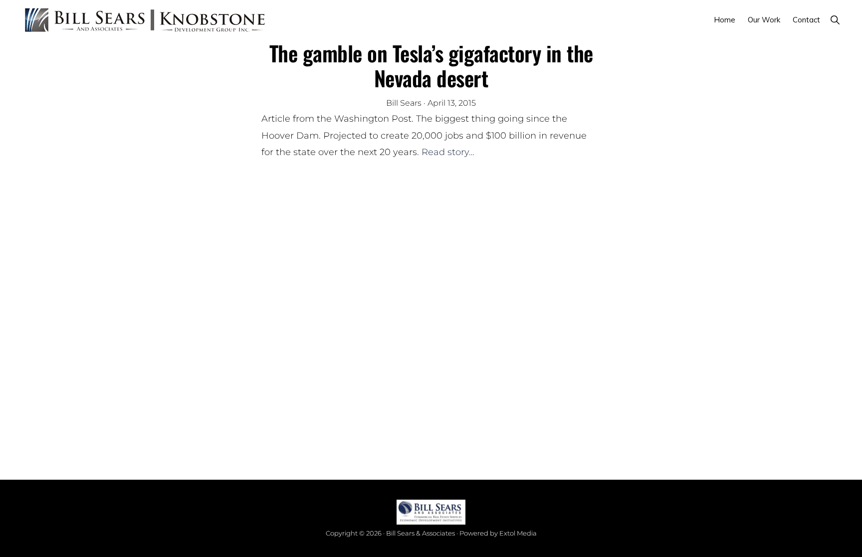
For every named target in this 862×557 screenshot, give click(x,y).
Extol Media (518, 533)
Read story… (448, 152)
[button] (835, 19)
